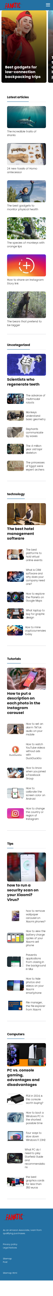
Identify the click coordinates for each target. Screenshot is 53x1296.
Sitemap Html (10, 1272)
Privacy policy (10, 1244)
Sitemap (7, 1258)
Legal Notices (10, 1247)
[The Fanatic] (13, 5)
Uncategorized (18, 345)
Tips (10, 844)
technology (16, 494)
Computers (15, 1034)
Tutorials (14, 659)
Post (5, 1262)
